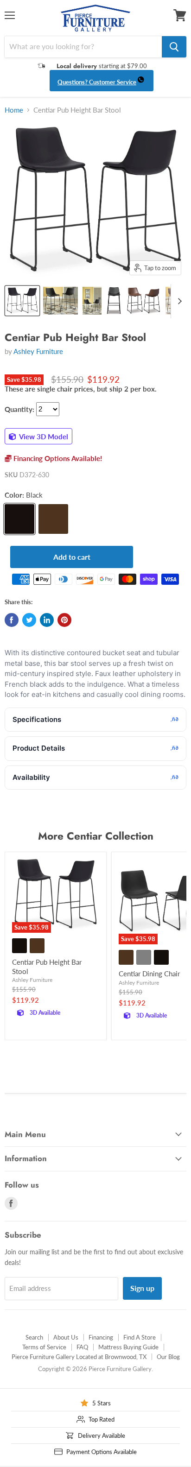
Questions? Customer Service (96, 82)
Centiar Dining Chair (149, 973)
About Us (65, 1337)
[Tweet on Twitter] (29, 620)
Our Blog (168, 1356)
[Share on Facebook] (12, 620)
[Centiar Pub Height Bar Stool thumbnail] (22, 301)
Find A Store (139, 1337)
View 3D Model (43, 436)
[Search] (174, 46)
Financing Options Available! (57, 458)
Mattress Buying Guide (128, 1347)
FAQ (82, 1347)
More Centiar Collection (95, 835)
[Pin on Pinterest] (64, 620)
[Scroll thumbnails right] (178, 301)
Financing (101, 1337)
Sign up (142, 1288)
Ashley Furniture (38, 351)
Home (14, 110)
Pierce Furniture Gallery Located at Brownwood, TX (79, 1356)
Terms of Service (44, 1347)
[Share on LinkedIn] (47, 620)
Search (34, 1337)
